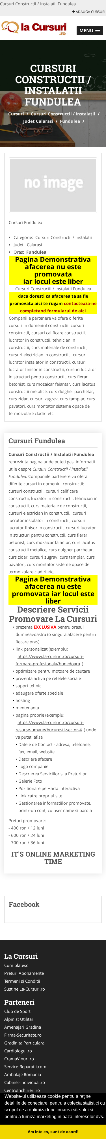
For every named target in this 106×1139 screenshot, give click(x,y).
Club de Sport (17, 1011)
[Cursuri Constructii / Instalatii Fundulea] (53, 185)
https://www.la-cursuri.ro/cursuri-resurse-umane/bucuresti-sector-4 (50, 725)
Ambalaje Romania (22, 1074)
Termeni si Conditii (22, 981)
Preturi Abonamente (24, 973)
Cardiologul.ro (18, 1050)
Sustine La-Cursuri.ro (24, 988)
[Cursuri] (37, 27)
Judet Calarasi (38, 121)
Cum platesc (16, 965)
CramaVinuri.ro (19, 1058)
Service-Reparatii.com (25, 1066)
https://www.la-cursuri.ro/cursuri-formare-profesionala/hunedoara (50, 659)
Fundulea (70, 121)
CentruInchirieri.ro (22, 1090)
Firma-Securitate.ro (23, 1034)
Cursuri (16, 114)
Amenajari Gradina (22, 1027)
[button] (90, 30)
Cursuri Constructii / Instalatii (63, 114)
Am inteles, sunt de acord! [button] (53, 1131)
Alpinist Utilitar (18, 1019)
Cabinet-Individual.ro (24, 1082)
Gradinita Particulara (24, 1042)
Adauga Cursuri (90, 11)
